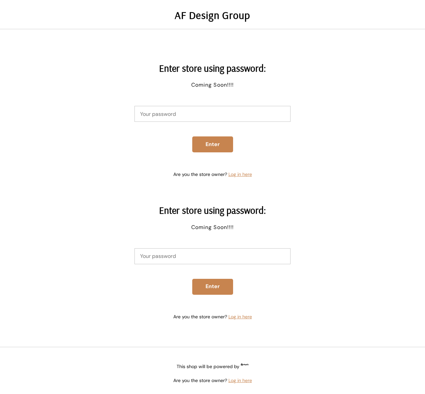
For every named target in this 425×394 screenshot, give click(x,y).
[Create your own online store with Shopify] (245, 365)
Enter (213, 144)
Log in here (240, 174)
